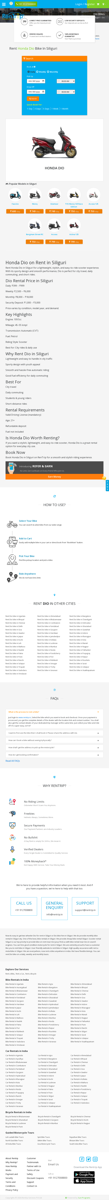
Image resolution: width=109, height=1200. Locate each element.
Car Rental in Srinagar (14, 1099)
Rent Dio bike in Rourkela (80, 660)
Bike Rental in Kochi (13, 1011)
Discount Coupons (35, 1178)
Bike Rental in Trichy (46, 1038)
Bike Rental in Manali (79, 1014)
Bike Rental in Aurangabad (16, 987)
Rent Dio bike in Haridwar (47, 633)
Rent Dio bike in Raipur (79, 657)
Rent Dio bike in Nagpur (79, 646)
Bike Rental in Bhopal (79, 987)
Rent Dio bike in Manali (79, 643)
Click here (95, 38)
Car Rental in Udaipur (46, 1103)
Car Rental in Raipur (78, 1093)
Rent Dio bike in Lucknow (47, 643)
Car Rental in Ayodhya (14, 1059)
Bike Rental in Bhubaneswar (17, 991)
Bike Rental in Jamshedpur (48, 1008)
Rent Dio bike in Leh (13, 643)
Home (82, 17)
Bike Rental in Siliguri (79, 1031)
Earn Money (54, 476)
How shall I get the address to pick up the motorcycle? (31, 747)
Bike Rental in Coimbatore (16, 994)
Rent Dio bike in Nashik (15, 650)
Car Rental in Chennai (79, 1062)
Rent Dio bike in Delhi (14, 626)
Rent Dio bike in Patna (14, 653)
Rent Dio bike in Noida (46, 650)
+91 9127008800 (57, 1177)
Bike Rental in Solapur (14, 1035)
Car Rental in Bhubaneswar (16, 1062)
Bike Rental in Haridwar (15, 1004)
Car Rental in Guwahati (47, 1072)
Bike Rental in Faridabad (15, 997)
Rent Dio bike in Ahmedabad (48, 616)
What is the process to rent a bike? (24, 712)
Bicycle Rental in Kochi (79, 1120)
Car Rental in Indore (46, 1076)
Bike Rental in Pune (78, 1025)
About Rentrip (12, 1158)
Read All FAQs (13, 760)
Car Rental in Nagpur (46, 1086)
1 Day (29, 108)
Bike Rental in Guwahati (47, 1001)
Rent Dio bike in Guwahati (80, 629)
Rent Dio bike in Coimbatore (48, 623)
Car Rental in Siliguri (46, 1096)
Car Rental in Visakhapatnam (49, 1106)
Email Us (53, 1164)
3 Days (37, 108)
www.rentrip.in (24, 717)
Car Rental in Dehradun (47, 1065)
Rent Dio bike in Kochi (14, 640)
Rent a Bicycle (30, 974)
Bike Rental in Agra (45, 984)
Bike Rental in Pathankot (80, 1021)
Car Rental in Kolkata (79, 1079)
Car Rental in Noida (13, 1089)
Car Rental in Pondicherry (81, 1089)
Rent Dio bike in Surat (78, 663)
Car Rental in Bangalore (47, 1059)
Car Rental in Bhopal (79, 1059)
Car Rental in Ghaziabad (47, 1069)
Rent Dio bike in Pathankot (80, 650)
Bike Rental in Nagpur (79, 1018)
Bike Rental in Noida (46, 1021)
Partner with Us (34, 1166)
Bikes (89, 17)
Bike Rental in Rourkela (47, 1031)
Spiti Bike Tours (43, 1137)
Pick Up (30, 76)
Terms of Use (33, 1170)
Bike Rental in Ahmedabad (81, 984)
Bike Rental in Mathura (14, 1018)
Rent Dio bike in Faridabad (48, 626)
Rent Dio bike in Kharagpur (80, 636)
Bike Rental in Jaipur (13, 1008)
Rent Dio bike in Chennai (15, 623)
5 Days (46, 108)
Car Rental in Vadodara (80, 1103)
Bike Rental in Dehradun (47, 994)
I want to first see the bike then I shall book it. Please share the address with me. (43, 733)
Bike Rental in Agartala (14, 984)
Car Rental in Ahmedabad (81, 1055)
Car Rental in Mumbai (14, 1086)
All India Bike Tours (13, 1144)
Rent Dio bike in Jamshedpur (48, 636)
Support (30, 1182)
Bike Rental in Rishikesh (15, 1031)
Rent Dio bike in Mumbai (47, 646)
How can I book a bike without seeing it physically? (30, 740)
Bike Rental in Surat (78, 1035)
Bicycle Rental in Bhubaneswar (18, 1116)
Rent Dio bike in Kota (78, 640)
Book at (30, 66)
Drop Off (30, 87)
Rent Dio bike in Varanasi (47, 670)
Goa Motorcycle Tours (46, 1144)
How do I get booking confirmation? (24, 754)
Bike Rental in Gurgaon (15, 1001)
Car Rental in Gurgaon (14, 1072)
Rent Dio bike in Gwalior (15, 633)
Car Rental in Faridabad (15, 1069)
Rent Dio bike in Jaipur (14, 636)
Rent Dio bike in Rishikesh (47, 660)
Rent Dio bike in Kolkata (46, 640)
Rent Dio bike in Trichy (46, 667)
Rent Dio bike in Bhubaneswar (49, 619)
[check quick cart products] (98, 4)
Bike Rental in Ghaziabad (48, 997)
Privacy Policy (12, 1190)
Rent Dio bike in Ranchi (15, 660)
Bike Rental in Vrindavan (15, 1045)
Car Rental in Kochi (45, 1079)
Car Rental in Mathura (79, 1082)
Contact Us (32, 1186)
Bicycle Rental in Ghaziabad (17, 1120)
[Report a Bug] (66, 1197)
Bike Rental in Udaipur (79, 1038)
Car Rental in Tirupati (79, 1099)
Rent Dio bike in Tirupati (15, 667)
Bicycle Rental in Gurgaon (48, 1120)
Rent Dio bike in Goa (14, 629)
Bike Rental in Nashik (14, 1021)
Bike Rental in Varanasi (47, 1041)
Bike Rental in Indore (79, 1004)
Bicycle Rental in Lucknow (16, 1123)
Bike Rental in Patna (13, 1025)
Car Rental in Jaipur (78, 1076)
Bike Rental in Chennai (79, 991)
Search (34, 98)
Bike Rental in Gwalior (79, 1001)
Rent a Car (20, 974)
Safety (30, 1174)
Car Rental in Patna (45, 1089)
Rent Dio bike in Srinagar (47, 663)
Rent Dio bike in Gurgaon (47, 629)
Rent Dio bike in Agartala (15, 616)
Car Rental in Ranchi (13, 1096)
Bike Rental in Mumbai (47, 1018)
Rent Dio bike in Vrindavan (16, 674)
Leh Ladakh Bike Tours (15, 1137)
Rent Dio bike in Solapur (15, 663)
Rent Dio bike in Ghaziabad (80, 626)
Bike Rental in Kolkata (46, 1011)
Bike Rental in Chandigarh (48, 991)
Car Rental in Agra (45, 1055)
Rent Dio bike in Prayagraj (80, 653)
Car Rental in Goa (78, 1069)
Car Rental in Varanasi (14, 1106)
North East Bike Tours (14, 1140)
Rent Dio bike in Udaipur (79, 667)
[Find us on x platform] (89, 1159)
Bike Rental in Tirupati (14, 1038)
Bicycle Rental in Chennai (80, 1116)
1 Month (64, 108)
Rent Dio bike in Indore (79, 633)
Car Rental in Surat (45, 1099)
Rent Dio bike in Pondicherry (48, 653)
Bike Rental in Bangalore (47, 987)
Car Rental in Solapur (79, 1096)
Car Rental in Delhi (78, 1065)
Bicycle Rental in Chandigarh (49, 1116)
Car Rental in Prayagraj (15, 1093)
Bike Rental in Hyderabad (48, 1004)
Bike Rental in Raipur (46, 1028)
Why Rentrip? (11, 1162)
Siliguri (97, 17)
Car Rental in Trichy (13, 1103)
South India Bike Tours (78, 1144)
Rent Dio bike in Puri (45, 657)
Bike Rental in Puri (13, 1028)
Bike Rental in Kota (78, 1011)
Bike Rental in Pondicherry (48, 1025)
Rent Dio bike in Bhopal (15, 619)
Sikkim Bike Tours (44, 1140)
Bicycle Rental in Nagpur (80, 1123)
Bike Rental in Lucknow (47, 1014)
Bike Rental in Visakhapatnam (82, 1041)
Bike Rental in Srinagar (47, 1035)
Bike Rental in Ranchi (79, 1028)
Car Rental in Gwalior (79, 1072)
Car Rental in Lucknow (46, 1082)
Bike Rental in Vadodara (15, 1041)
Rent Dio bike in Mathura (15, 646)
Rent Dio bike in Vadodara (16, 670)
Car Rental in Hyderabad (15, 1076)
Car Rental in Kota (13, 1082)
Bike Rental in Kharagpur (80, 1008)
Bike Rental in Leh (12, 1014)
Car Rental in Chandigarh (48, 1062)
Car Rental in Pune (45, 1093)
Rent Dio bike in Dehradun (80, 623)
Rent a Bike (10, 974)
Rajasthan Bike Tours (78, 1137)
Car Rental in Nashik (79, 1086)
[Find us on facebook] (82, 1159)
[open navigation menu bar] (4, 4)
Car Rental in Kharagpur (15, 1079)
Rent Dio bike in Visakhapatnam (82, 670)
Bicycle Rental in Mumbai (48, 1123)
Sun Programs (84, 1197)
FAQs (107, 486)
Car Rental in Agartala (14, 1055)
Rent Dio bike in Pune (14, 657)
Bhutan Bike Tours (77, 1140)
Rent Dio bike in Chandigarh (81, 619)
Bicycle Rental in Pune (14, 1127)
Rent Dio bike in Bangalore (80, 616)
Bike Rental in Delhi (78, 994)
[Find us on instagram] (95, 1159)
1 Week (55, 108)
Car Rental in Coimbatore (16, 1065)
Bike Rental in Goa (78, 997)
